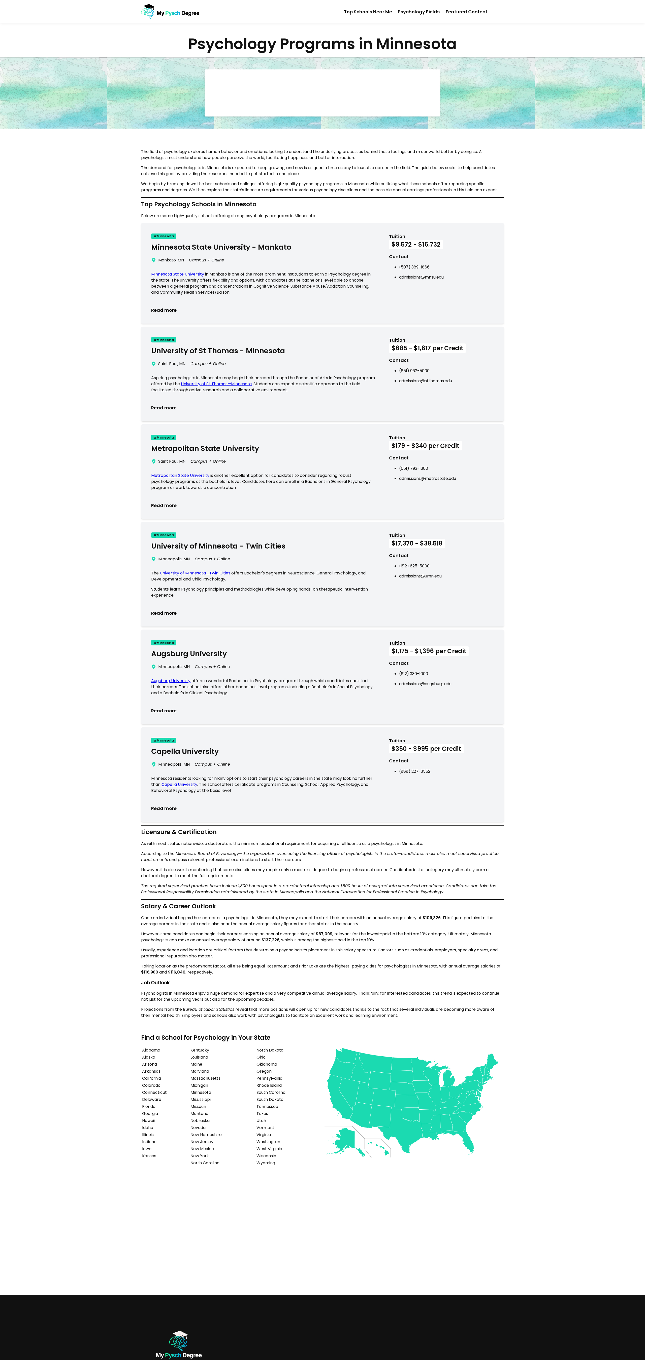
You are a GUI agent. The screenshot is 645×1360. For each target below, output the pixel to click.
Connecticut (154, 1092)
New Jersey (201, 1142)
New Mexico (202, 1149)
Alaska (148, 1057)
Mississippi (200, 1099)
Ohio (261, 1057)
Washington (268, 1142)
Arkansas (151, 1071)
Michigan (199, 1085)
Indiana (149, 1142)
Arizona (149, 1064)
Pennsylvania (269, 1078)
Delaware (151, 1099)
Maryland (199, 1071)
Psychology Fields (419, 12)
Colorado (151, 1085)
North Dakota (269, 1050)
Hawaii (148, 1120)
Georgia (150, 1113)
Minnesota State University (177, 274)
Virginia (263, 1135)
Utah (261, 1120)
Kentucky (199, 1050)
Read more (164, 310)
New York (199, 1156)
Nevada (198, 1128)
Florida (148, 1106)
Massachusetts (205, 1078)
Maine (196, 1064)
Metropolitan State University (180, 475)
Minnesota (200, 1092)
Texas (262, 1113)
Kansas (149, 1156)
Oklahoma (266, 1064)
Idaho (147, 1128)
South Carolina (270, 1092)
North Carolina (204, 1163)
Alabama (151, 1050)
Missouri (198, 1106)
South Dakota (269, 1099)
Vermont (265, 1128)
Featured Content (467, 12)
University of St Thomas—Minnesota (216, 384)
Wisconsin (266, 1156)
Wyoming (265, 1163)
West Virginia (269, 1149)
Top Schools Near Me (368, 12)
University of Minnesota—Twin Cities (195, 573)
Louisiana (199, 1057)
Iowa (146, 1149)
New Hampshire (206, 1135)
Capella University (179, 784)
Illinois (148, 1135)
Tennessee (267, 1106)
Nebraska (200, 1120)
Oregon (264, 1071)
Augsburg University (170, 681)
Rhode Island (269, 1085)
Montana (199, 1113)
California (151, 1078)
